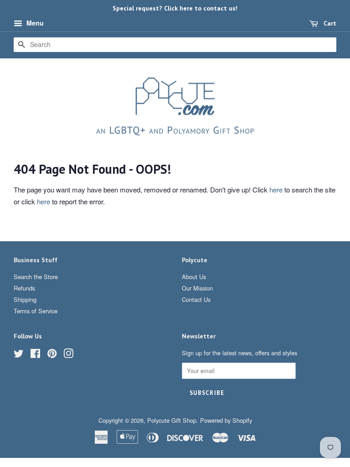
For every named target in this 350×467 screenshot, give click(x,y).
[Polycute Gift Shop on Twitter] (19, 355)
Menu (34, 22)
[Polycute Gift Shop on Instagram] (68, 355)
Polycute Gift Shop (171, 420)
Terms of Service (35, 310)
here (276, 189)
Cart (329, 23)
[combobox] (175, 44)
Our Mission (197, 288)
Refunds (24, 288)
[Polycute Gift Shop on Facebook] (35, 355)
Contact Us (196, 299)
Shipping (25, 299)
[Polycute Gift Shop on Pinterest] (52, 355)
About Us (194, 276)
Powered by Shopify (226, 420)
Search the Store (36, 276)
